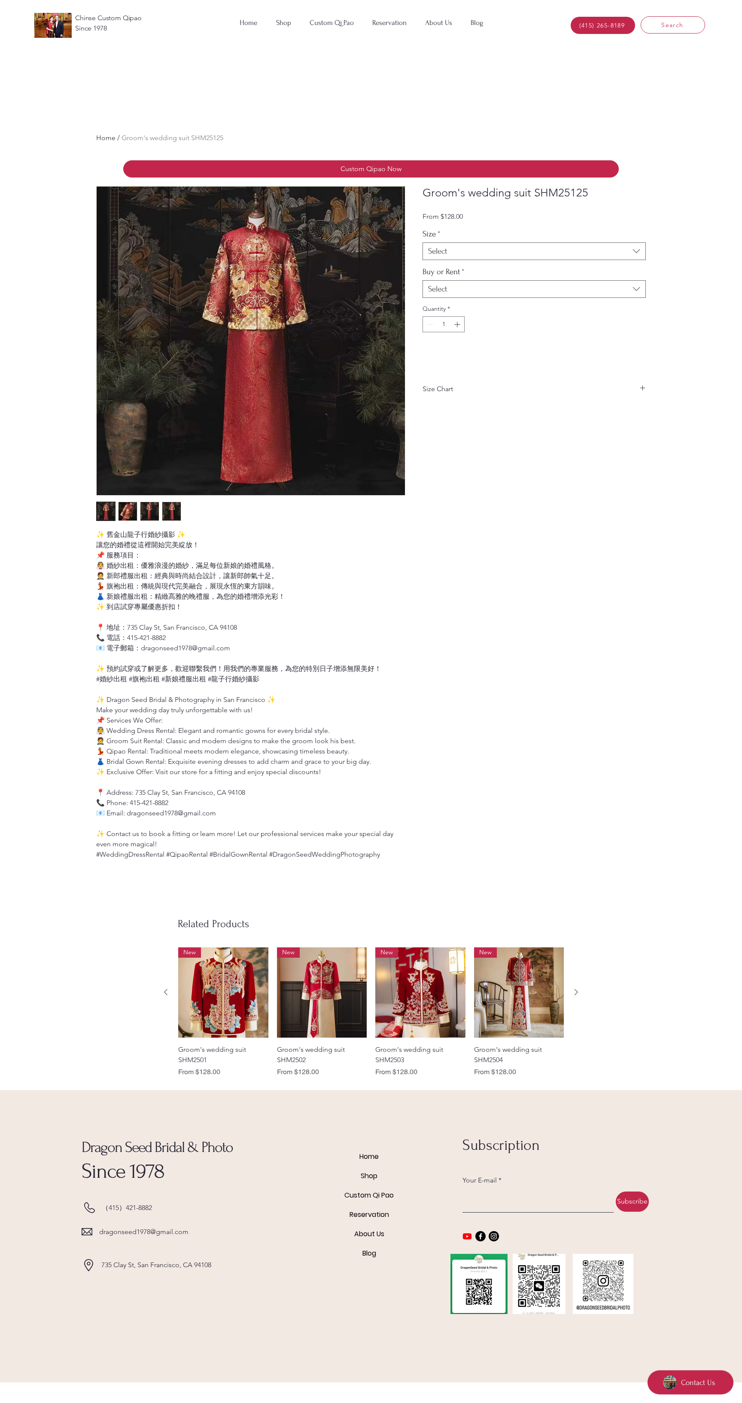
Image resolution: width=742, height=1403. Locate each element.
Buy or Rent (443, 271)
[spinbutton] (444, 324)
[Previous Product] (166, 992)
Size (431, 234)
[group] (371, 1012)
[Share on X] (477, 415)
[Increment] (458, 324)
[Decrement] (429, 324)
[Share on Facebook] (428, 415)
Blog (369, 1253)
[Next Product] (576, 992)
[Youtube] (467, 1236)
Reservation (369, 1214)
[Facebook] (480, 1236)
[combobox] (534, 251)
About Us (369, 1234)
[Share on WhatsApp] (461, 415)
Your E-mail (479, 1180)
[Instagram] (494, 1236)
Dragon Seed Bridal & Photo (157, 1147)
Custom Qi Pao (369, 1195)
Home (106, 138)
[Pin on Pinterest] (444, 415)
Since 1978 (123, 1171)
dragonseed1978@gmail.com (144, 1232)
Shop (369, 1176)
